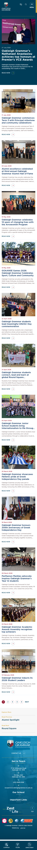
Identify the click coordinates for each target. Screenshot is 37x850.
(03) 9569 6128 (18, 782)
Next (27, 702)
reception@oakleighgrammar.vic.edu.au (18, 788)
